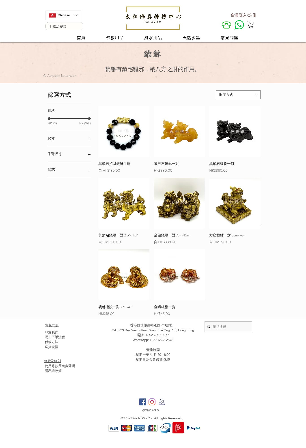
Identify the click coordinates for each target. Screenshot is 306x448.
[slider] (49, 118)
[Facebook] (142, 401)
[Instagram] (152, 401)
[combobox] (238, 94)
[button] (251, 24)
